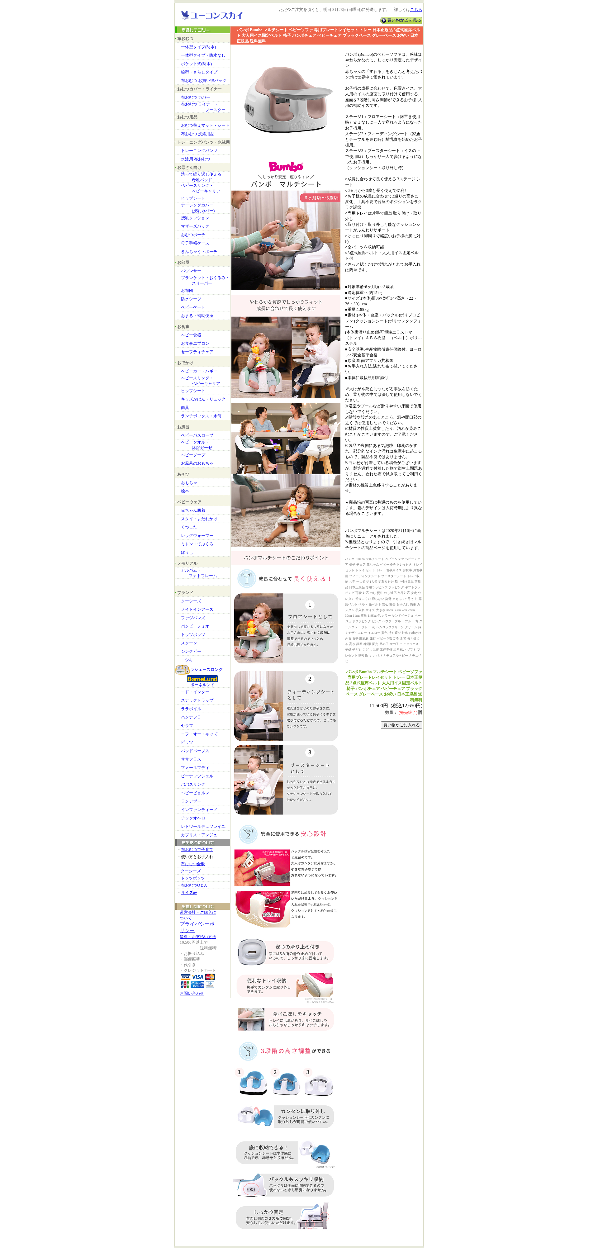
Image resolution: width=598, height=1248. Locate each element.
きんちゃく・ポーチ (199, 251)
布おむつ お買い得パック (203, 80)
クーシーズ (191, 601)
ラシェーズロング (206, 669)
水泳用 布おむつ (195, 159)
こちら (416, 9)
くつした (189, 527)
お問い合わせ (192, 993)
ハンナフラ (191, 717)
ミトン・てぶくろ (197, 544)
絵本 (185, 491)
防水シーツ (191, 299)
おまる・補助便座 (197, 315)
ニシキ (187, 659)
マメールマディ (195, 767)
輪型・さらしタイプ (199, 72)
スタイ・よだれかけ (199, 518)
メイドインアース (197, 609)
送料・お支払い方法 (198, 936)
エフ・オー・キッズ (199, 734)
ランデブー (191, 801)
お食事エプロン (195, 343)
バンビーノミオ (195, 626)
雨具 (185, 407)
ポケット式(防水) (196, 63)
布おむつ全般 (193, 863)
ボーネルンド (202, 684)
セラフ (187, 725)
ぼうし (187, 552)
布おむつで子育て (197, 849)
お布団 (187, 290)
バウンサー (191, 270)
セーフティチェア (197, 351)
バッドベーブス (195, 750)
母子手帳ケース (195, 243)
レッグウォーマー (197, 535)
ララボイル (191, 708)
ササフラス (191, 759)
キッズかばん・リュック (203, 399)
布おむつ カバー (195, 97)
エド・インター (195, 692)
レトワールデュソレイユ (203, 826)
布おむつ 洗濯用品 (197, 133)
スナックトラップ (197, 700)
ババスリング (193, 784)
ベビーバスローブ (197, 435)
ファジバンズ (193, 617)
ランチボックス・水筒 (201, 416)
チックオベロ (193, 818)
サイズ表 (189, 892)
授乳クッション (195, 218)
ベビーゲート (193, 307)
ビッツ (187, 742)
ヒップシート (193, 198)
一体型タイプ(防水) (198, 47)
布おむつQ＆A (194, 885)
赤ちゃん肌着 (193, 510)
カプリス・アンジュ (199, 835)
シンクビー (191, 651)
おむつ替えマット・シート (205, 125)
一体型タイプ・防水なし (203, 55)
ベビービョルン (195, 792)
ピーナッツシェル (197, 776)
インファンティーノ (199, 809)
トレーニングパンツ (199, 150)
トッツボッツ (193, 634)
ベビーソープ (193, 455)
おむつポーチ (193, 234)
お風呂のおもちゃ (197, 463)
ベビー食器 (191, 335)
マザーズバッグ (195, 226)
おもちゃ (189, 482)
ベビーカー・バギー (199, 371)
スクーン (189, 643)
